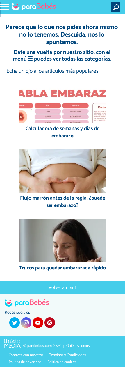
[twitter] (14, 322)
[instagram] (26, 322)
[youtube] (38, 322)
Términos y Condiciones (67, 355)
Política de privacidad (25, 362)
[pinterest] (49, 322)
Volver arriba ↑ (62, 287)
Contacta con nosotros (26, 355)
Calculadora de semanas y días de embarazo (62, 132)
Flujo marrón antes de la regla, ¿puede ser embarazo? (62, 202)
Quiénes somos (78, 346)
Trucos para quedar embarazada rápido (62, 268)
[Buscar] (116, 7)
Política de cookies (61, 362)
